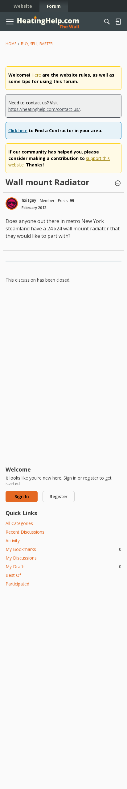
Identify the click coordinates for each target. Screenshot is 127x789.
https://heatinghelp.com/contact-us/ (44, 109)
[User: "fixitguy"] (12, 203)
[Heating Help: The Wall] (48, 22)
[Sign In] (118, 21)
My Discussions (21, 558)
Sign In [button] (21, 496)
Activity (13, 540)
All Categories (19, 523)
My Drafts (63, 566)
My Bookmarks (63, 549)
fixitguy (29, 200)
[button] (117, 184)
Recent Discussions (25, 532)
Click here (17, 130)
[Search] (107, 21)
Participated (17, 584)
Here (36, 75)
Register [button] (59, 496)
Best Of (13, 575)
